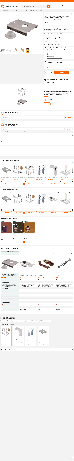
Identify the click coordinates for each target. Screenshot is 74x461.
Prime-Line (46, 89)
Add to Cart (61, 72)
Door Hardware (6, 10)
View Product (4, 344)
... (1, 10)
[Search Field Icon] (48, 6)
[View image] (2, 50)
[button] (37, 136)
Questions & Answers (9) (57, 19)
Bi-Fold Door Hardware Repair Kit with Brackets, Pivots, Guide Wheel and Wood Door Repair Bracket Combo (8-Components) (58, 93)
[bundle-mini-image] (22, 97)
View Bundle (47, 103)
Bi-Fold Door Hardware (24, 10)
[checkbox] (48, 54)
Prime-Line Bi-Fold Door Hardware (36, 10)
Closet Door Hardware (14, 10)
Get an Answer (68, 117)
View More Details (49, 30)
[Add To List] (70, 14)
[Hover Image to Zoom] (21, 29)
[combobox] (34, 6)
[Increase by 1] (52, 72)
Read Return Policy (50, 82)
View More (37, 311)
